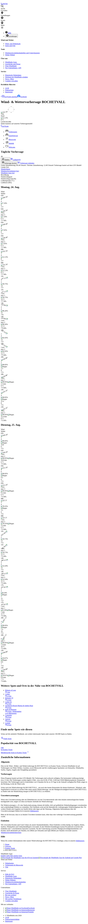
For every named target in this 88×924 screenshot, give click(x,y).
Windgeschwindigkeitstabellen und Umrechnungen (22, 53)
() (10, 171)
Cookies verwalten (11, 81)
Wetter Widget (10, 55)
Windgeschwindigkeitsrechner (11, 832)
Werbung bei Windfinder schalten (16, 77)
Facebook (23, 97)
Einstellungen (13, 36)
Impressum (9, 92)
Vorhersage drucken (10, 163)
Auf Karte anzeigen (10, 97)
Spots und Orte (10, 46)
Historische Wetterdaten (13, 75)
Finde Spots (7, 739)
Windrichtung (5, 169)
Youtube (31, 912)
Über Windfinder (11, 66)
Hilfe (9, 33)
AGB (7, 88)
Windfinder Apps (11, 62)
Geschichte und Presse (12, 64)
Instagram (31, 910)
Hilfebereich (34, 811)
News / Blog (9, 79)
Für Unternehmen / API (13, 68)
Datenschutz (9, 90)
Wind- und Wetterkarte (12, 44)
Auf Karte (5, 126)
